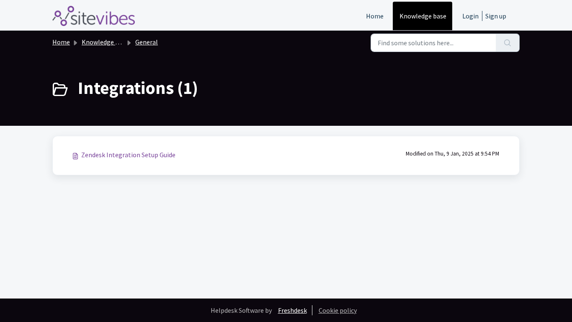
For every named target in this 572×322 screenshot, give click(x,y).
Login (470, 16)
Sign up (495, 16)
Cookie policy (338, 310)
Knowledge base (422, 16)
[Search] (508, 43)
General (146, 42)
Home (375, 16)
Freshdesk (292, 310)
